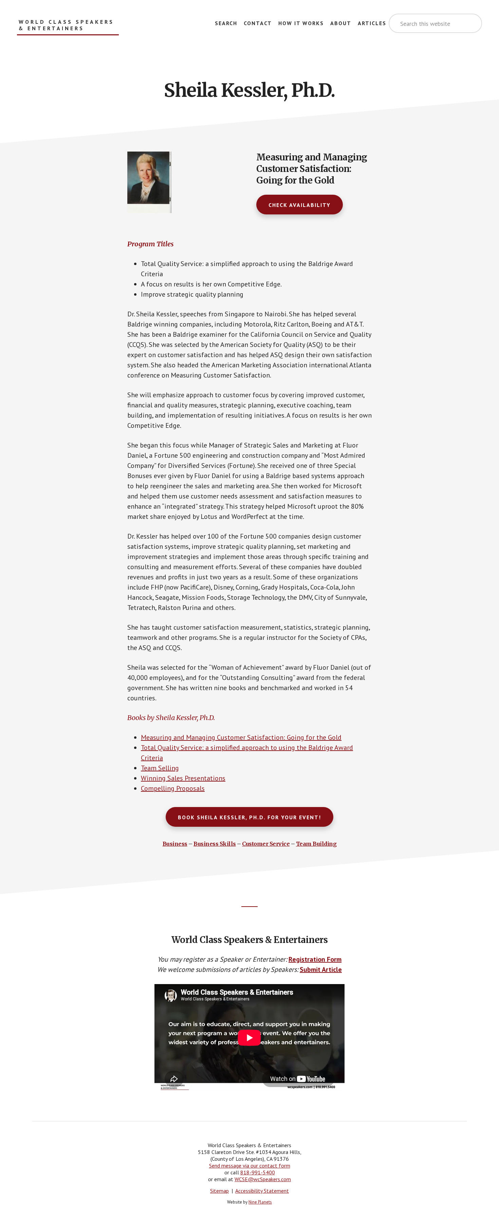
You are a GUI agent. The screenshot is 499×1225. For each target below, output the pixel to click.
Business (175, 843)
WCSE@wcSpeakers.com (263, 1179)
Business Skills (214, 843)
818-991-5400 (257, 1172)
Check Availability (300, 205)
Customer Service (266, 843)
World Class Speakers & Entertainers (66, 25)
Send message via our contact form (249, 1165)
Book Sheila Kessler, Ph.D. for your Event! (249, 817)
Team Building (316, 843)
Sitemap (219, 1190)
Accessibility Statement (262, 1190)
